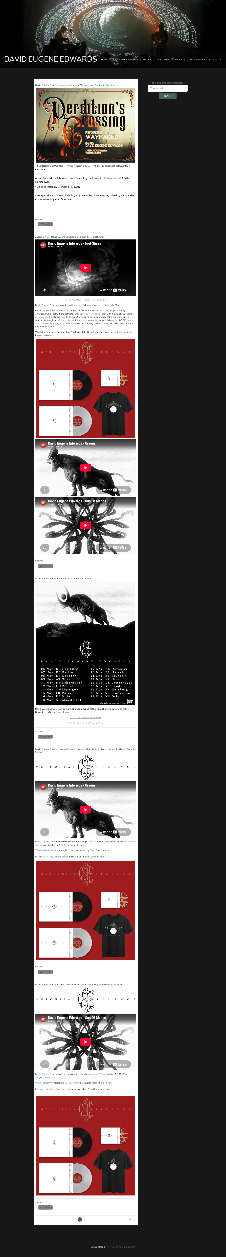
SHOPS (178, 59)
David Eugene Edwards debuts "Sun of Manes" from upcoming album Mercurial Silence (78, 984)
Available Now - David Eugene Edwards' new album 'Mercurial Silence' (70, 237)
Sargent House (77, 845)
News (104, 59)
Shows (147, 59)
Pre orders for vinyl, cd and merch (51, 856)
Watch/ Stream (42, 1082)
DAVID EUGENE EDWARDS (125, 59)
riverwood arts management (121, 1246)
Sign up (168, 95)
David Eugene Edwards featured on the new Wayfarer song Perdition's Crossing (74, 85)
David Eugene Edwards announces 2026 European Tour (63, 578)
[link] (113, 178)
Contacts (215, 59)
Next (131, 1219)
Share (47, 224)
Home (93, 59)
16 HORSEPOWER (196, 59)
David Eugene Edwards (47, 841)
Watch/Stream (42, 850)
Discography (163, 59)
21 (91, 1219)
